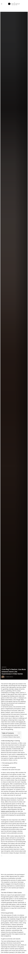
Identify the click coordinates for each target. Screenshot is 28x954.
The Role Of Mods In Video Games (11, 737)
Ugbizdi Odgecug (9, 676)
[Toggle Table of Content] (18, 733)
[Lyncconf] (14, 4)
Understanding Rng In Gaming (10, 735)
